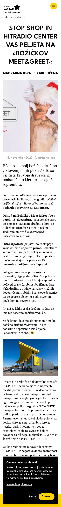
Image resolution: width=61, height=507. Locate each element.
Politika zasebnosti (31, 478)
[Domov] (12, 7)
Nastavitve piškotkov (19, 484)
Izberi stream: (12, 12)
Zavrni (33, 496)
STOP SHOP (35, 439)
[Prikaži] (53, 6)
